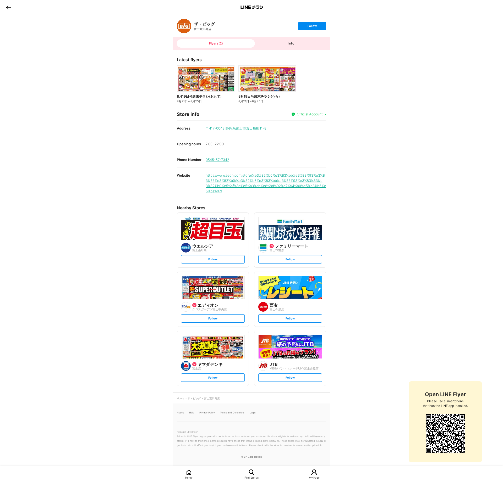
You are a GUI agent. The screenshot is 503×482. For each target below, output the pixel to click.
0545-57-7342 (217, 160)
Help (191, 412)
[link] (184, 26)
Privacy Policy (207, 412)
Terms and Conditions (232, 412)
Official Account (310, 114)
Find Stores (251, 477)
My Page (314, 477)
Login (252, 412)
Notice (180, 412)
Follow (312, 27)
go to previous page (8, 7)
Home (189, 477)
